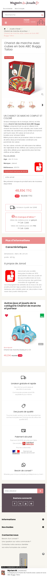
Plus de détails (9, 156)
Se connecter (7, 9)
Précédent (4, 105)
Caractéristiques (16, 247)
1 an (21, 222)
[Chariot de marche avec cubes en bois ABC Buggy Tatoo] (10, 105)
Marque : (7, 163)
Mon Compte (19, 9)
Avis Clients (22, 565)
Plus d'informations (18, 240)
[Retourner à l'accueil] (4, 29)
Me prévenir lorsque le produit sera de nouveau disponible (23, 182)
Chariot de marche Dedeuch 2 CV (17, 350)
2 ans (26, 222)
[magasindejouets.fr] (23, 3)
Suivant (42, 105)
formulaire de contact (18, 547)
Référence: (8, 167)
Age (5, 159)
